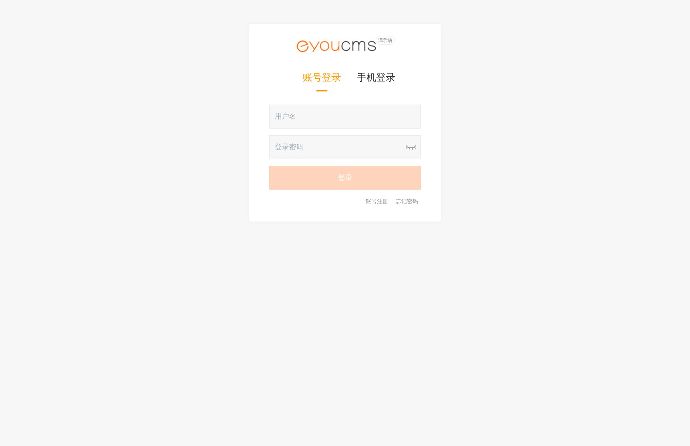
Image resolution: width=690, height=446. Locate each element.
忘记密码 (407, 201)
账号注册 (377, 201)
